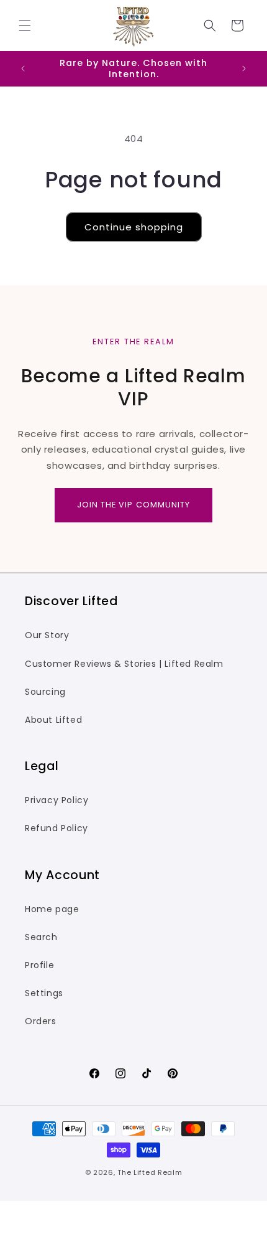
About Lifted (53, 720)
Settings (44, 993)
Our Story (47, 635)
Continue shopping (133, 226)
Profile (39, 965)
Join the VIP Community (133, 504)
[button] (24, 25)
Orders (41, 1021)
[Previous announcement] (23, 68)
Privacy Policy (56, 800)
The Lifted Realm (149, 1172)
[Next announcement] (244, 68)
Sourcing (45, 692)
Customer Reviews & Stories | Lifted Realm (124, 663)
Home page (52, 909)
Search (41, 937)
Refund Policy (56, 828)
